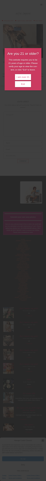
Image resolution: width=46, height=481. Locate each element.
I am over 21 (23, 77)
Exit (23, 84)
